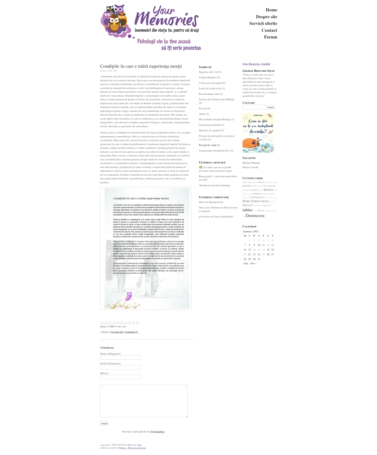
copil (275, 197)
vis (249, 197)
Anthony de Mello (271, 211)
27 (272, 254)
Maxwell (247, 205)
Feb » (253, 263)
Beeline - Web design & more (132, 447)
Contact (269, 30)
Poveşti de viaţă (207, 145)
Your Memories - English (256, 64)
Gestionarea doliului (210, 125)
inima (261, 182)
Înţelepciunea (216, 202)
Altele (202, 114)
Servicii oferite (263, 23)
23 (254, 254)
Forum (270, 36)
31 (259, 259)
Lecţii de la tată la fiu (210, 88)
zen (243, 216)
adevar (260, 210)
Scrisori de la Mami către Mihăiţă (216, 99)
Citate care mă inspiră (210, 83)
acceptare (245, 190)
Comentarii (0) (131, 331)
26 (268, 254)
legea (255, 205)
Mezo (202, 202)
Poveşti (203, 108)
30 (254, 259)
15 (249, 249)
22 (249, 254)
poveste (246, 185)
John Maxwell (269, 185)
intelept (260, 190)
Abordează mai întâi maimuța (214, 185)
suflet (264, 193)
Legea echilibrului (223, 216)
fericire (268, 189)
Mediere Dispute (251, 162)
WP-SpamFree (157, 431)
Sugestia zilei (117, 331)
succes (265, 201)
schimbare (257, 193)
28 (245, 259)
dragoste (271, 193)
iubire (247, 209)
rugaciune (266, 205)
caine (255, 211)
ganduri (255, 182)
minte (244, 182)
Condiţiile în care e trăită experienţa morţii (141, 66)
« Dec (245, 263)
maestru (254, 189)
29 (249, 259)
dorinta (244, 197)
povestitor (204, 216)
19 (268, 249)
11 (263, 245)
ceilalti (260, 186)
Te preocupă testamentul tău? (214, 150)
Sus (139, 444)
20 (272, 249)
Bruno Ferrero (251, 201)
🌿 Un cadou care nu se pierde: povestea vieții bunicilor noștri (215, 168)
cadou (276, 190)
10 (259, 245)
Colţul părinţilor (207, 77)
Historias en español (209, 130)
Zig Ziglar (268, 182)
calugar (275, 182)
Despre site (266, 16)
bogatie (244, 194)
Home (271, 9)
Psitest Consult (250, 167)
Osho (271, 197)
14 (245, 249)
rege (249, 182)
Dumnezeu (255, 215)
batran (259, 205)
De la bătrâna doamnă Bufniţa (215, 119)
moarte (254, 185)
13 (272, 245)
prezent (271, 201)
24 (259, 254)
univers (266, 197)
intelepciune (257, 197)
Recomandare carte (209, 94)
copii (249, 194)
